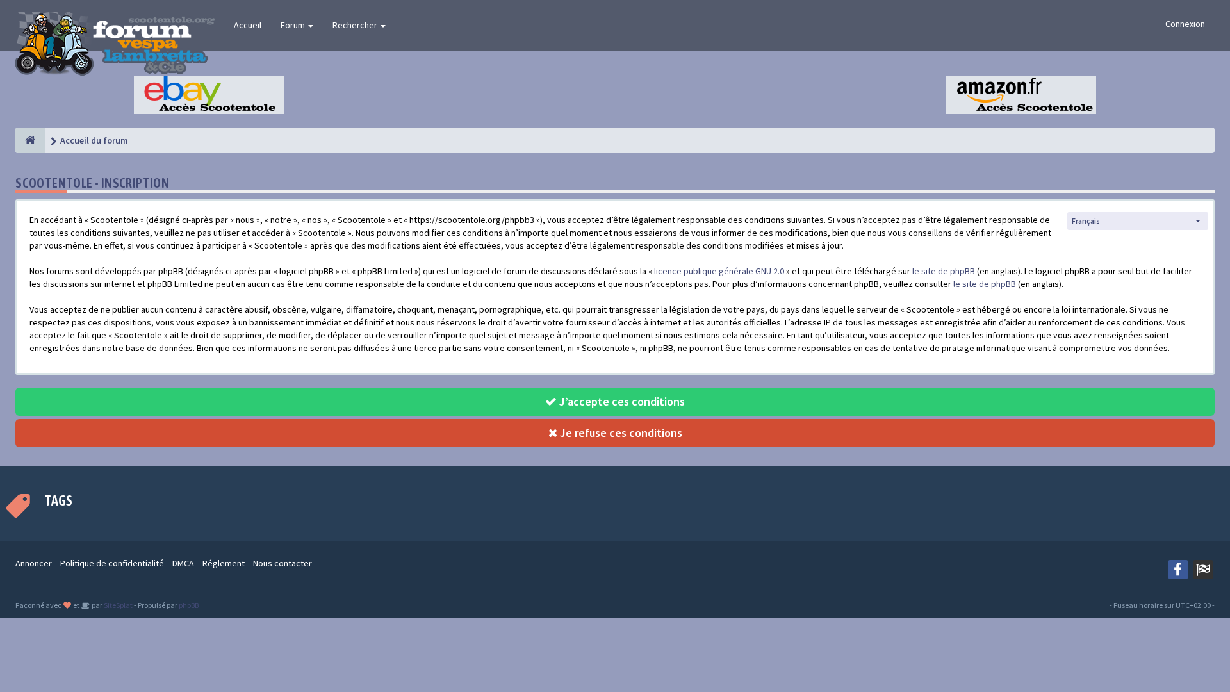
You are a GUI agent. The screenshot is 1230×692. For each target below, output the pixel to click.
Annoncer (33, 563)
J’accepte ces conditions (621, 401)
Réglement (223, 563)
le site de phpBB (943, 271)
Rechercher (355, 25)
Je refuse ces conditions (619, 432)
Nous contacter (282, 563)
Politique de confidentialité (112, 563)
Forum (294, 25)
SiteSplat (117, 605)
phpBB (189, 605)
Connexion (1185, 23)
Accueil (247, 25)
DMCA (183, 563)
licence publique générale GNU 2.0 (719, 271)
